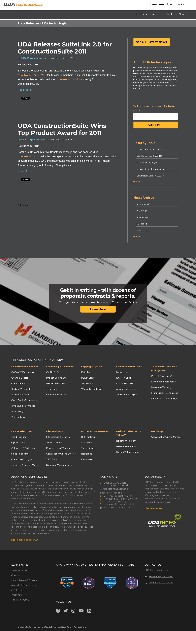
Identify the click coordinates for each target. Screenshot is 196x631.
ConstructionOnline (69, 79)
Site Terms (67, 627)
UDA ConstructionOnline (150, 149)
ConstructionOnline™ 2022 (150, 176)
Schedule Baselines (56, 394)
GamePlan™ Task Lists (58, 383)
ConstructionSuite (29, 156)
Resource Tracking (161, 387)
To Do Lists (87, 383)
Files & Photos (54, 431)
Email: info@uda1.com (160, 576)
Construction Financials (25, 366)
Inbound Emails (124, 383)
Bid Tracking (18, 417)
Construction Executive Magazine (114, 490)
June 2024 (142, 217)
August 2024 (143, 204)
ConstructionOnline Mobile (166, 437)
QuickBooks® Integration (25, 400)
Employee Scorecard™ (163, 381)
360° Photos (53, 459)
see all (136, 181)
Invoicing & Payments (23, 405)
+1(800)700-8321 (161, 4)
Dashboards (87, 459)
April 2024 (142, 230)
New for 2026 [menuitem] (19, 570)
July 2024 (141, 211)
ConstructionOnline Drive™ (61, 453)
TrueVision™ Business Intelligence (164, 368)
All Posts (23, 205)
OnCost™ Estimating (22, 372)
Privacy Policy (80, 627)
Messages (121, 372)
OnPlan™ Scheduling (57, 372)
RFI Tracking (88, 437)
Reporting (86, 453)
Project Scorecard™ (162, 376)
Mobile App (157, 431)
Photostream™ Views (58, 448)
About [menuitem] (156, 14)
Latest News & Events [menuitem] (24, 580)
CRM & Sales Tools (22, 431)
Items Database (20, 394)
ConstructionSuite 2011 (32, 75)
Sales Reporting (20, 453)
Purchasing (17, 411)
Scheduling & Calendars (60, 366)
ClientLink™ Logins (21, 459)
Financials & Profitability (164, 398)
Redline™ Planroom (127, 446)
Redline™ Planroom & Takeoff (128, 433)
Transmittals (87, 448)
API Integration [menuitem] (20, 590)
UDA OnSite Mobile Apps (150, 169)
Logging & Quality (91, 366)
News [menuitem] (182, 14)
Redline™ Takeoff (21, 389)
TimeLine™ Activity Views (24, 465)
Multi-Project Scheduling (164, 393)
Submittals (87, 442)
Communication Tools (129, 366)
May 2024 (141, 224)
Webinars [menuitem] (17, 594)
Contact (179, 4)
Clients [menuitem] (169, 14)
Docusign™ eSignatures (59, 465)
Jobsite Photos (54, 442)
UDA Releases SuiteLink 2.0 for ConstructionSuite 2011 (65, 48)
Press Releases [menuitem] (20, 599)
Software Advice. (126, 507)
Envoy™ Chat (123, 377)
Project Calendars (56, 377)
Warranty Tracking (91, 389)
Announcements (125, 389)
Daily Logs (86, 372)
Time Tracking (53, 389)
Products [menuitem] (141, 14)
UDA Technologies (146, 162)
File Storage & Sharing (58, 437)
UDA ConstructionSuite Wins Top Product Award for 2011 (62, 129)
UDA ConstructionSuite (149, 156)
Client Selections (20, 383)
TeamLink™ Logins (126, 394)
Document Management (95, 431)
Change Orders (19, 377)
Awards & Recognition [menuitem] (24, 585)
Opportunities (19, 442)
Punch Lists (87, 377)
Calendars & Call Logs (23, 448)
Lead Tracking (19, 437)
